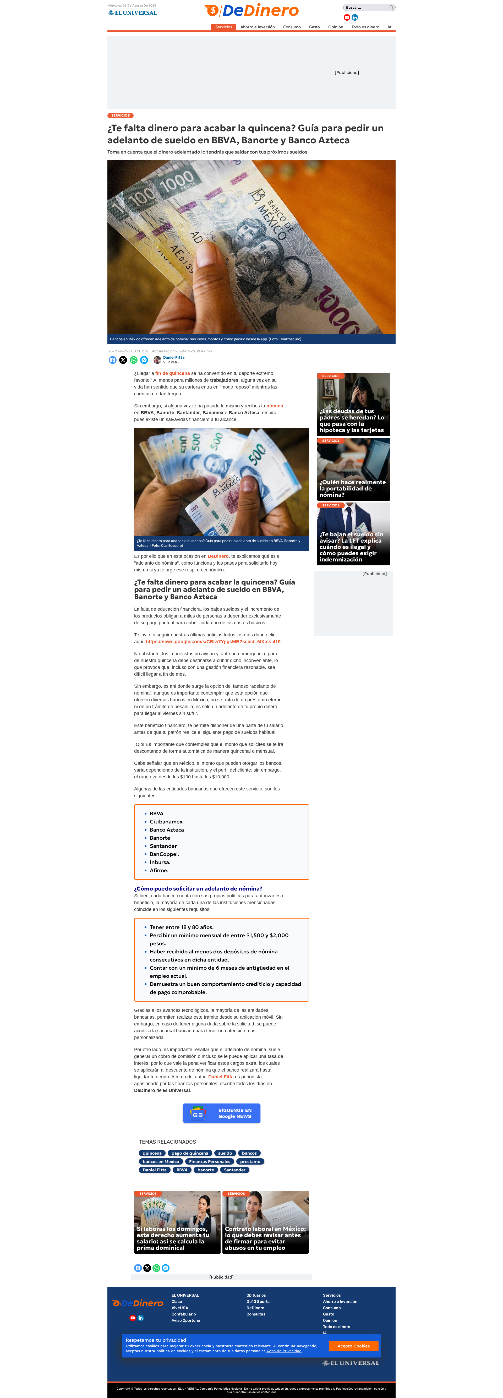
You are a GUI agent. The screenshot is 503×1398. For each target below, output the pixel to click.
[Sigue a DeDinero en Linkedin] (355, 17)
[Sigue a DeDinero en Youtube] (347, 17)
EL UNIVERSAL (185, 1295)
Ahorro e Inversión (257, 26)
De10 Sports (258, 1301)
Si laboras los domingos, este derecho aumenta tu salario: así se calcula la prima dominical (173, 1238)
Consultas (256, 1314)
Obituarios (256, 1295)
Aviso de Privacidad (284, 1351)
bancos (249, 1153)
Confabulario (184, 1314)
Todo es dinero (365, 26)
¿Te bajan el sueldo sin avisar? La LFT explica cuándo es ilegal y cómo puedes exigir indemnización (352, 547)
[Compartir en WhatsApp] (134, 360)
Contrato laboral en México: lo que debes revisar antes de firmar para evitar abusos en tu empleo (265, 1238)
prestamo (250, 1161)
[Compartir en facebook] (113, 360)
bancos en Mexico (161, 1161)
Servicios (223, 26)
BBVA (182, 1169)
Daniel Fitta (155, 1169)
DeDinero (255, 1308)
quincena (152, 1153)
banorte (206, 1169)
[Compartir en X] (123, 360)
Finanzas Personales (209, 1161)
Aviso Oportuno (186, 1320)
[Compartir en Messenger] (144, 360)
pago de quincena (190, 1153)
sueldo (225, 1153)
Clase (177, 1301)
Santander (234, 1169)
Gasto (314, 26)
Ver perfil (172, 362)
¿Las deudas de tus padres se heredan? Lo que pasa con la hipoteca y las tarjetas (352, 421)
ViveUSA (180, 1308)
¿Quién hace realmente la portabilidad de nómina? (353, 488)
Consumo (292, 26)
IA (389, 26)
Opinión (335, 26)
